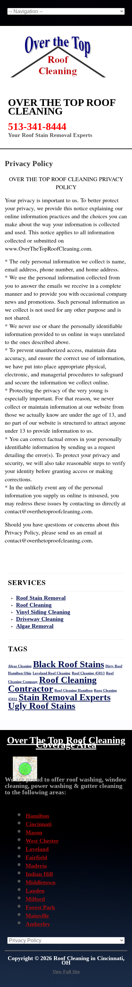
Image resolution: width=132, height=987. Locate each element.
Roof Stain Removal (41, 598)
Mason (34, 832)
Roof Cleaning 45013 (88, 673)
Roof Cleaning (34, 605)
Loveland (37, 849)
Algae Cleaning (20, 666)
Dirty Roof (113, 666)
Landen (35, 890)
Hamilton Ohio (19, 673)
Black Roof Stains (68, 664)
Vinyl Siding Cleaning (43, 612)
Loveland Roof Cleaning (51, 673)
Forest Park (40, 907)
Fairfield (36, 857)
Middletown (40, 882)
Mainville (37, 915)
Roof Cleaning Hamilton (73, 690)
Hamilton (37, 816)
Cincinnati (39, 824)
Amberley (38, 924)
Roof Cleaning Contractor (52, 684)
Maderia (36, 866)
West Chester (42, 841)
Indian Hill (39, 874)
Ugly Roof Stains (41, 706)
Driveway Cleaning (39, 619)
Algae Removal (35, 626)
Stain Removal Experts (65, 697)
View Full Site (66, 971)
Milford (35, 899)
